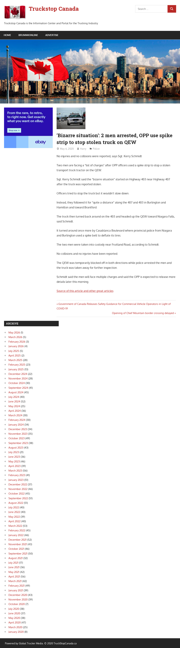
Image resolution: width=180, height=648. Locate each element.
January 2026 (16, 346)
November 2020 (18, 599)
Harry (83, 148)
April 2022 (14, 521)
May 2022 (14, 516)
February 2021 (16, 585)
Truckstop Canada (54, 8)
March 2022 (15, 525)
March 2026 (15, 337)
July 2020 (13, 608)
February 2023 (16, 475)
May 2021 (13, 572)
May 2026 (14, 332)
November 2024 (18, 378)
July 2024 (13, 397)
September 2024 (18, 387)
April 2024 (14, 410)
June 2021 (14, 567)
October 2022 (16, 493)
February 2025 (16, 364)
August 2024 (15, 392)
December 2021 (17, 539)
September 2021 (17, 553)
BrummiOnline (28, 35)
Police (96, 148)
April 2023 (14, 466)
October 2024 (16, 383)
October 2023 (16, 438)
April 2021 (14, 576)
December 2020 (17, 595)
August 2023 (15, 447)
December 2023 (17, 429)
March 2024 (15, 415)
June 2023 (14, 456)
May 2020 (14, 618)
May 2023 (14, 461)
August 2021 (15, 558)
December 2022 (17, 484)
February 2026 (16, 341)
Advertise (51, 35)
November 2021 (17, 544)
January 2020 (16, 631)
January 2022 (16, 535)
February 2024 (16, 420)
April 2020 (14, 622)
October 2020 (16, 604)
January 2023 (16, 480)
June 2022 (14, 512)
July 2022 (13, 507)
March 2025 (15, 360)
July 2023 (13, 452)
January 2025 (16, 369)
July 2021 (13, 562)
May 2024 (14, 406)
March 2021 (15, 581)
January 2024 (16, 424)
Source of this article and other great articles (85, 291)
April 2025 (14, 355)
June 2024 (14, 401)
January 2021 (15, 590)
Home (7, 35)
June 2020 (14, 613)
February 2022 (16, 530)
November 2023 (17, 433)
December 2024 (17, 374)
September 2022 (18, 498)
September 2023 (18, 443)
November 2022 (17, 489)
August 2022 (15, 503)
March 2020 (15, 627)
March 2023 (15, 470)
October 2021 (16, 548)
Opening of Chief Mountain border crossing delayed (143, 313)
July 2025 (13, 351)
